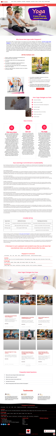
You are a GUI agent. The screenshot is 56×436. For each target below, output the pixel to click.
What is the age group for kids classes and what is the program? (17, 383)
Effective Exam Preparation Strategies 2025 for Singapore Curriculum (28, 353)
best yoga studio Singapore (24, 233)
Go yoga (44, 132)
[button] (7, 5)
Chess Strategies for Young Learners (10, 352)
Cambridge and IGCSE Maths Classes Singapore (11, 316)
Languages (28, 1)
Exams (36, 1)
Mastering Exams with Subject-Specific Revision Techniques (43, 353)
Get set (28, 132)
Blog (43, 1)
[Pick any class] (11, 127)
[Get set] (28, 127)
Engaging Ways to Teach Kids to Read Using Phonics (28, 318)
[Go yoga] (44, 127)
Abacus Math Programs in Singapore (43, 318)
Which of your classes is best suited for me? (13, 379)
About (15, 1)
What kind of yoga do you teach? (11, 377)
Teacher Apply (47, 1)
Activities (23, 1)
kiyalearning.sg (28, 434)
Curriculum (33, 1)
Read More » (7, 323)
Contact (39, 1)
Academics (19, 1)
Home (12, 1)
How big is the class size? (10, 381)
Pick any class (12, 132)
